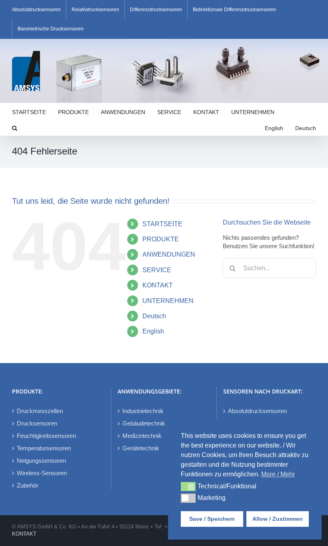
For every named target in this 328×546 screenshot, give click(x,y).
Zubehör (27, 485)
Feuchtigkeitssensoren (46, 435)
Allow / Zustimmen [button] (277, 519)
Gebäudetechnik (143, 423)
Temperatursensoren (44, 448)
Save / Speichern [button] (212, 519)
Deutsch (154, 316)
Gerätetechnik (140, 448)
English (153, 331)
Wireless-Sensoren (42, 473)
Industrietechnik (143, 410)
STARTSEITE (162, 224)
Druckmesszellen (40, 410)
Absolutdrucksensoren (257, 410)
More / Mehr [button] (278, 474)
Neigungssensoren (41, 460)
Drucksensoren (37, 423)
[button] (14, 127)
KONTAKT (157, 285)
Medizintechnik (142, 435)
